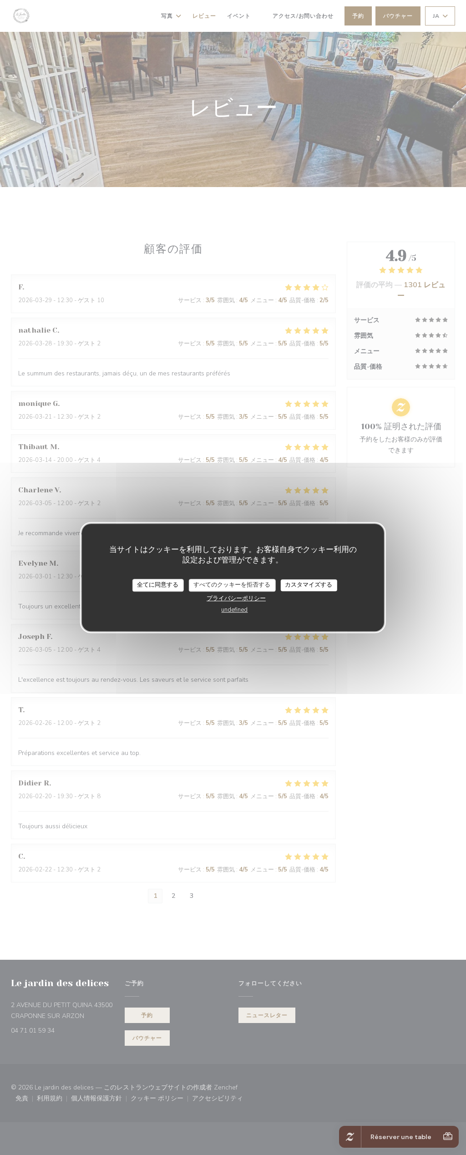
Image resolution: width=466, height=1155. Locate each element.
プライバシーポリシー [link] (236, 598)
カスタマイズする (308, 585)
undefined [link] (234, 610)
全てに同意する (157, 585)
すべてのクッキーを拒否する (231, 585)
